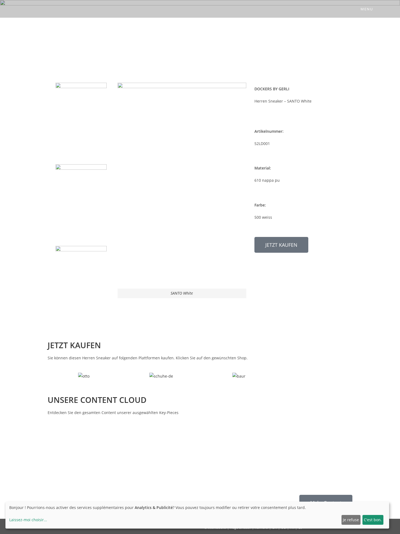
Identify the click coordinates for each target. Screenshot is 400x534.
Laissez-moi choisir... (28, 519)
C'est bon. (373, 519)
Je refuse (351, 519)
